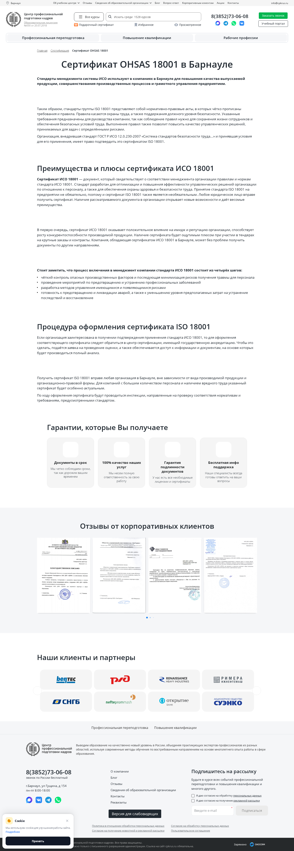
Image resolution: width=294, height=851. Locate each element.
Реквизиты (119, 802)
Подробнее (13, 832)
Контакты (233, 3)
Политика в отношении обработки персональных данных (128, 826)
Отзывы (87, 3)
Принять (38, 841)
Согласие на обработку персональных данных (200, 826)
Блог (157, 3)
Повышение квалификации (147, 37)
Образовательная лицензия (41, 22)
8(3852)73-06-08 (229, 16)
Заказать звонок (273, 15)
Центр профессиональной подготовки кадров (43, 16)
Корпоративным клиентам (198, 3)
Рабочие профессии (241, 37)
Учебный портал (273, 23)
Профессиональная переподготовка (53, 37)
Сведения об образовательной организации (121, 3)
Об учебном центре (64, 3)
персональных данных (247, 795)
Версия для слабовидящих (135, 813)
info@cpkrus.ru (279, 3)
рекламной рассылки (246, 800)
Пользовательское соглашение (190, 830)
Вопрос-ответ (171, 3)
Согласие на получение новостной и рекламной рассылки (128, 830)
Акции (220, 3)
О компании (120, 771)
